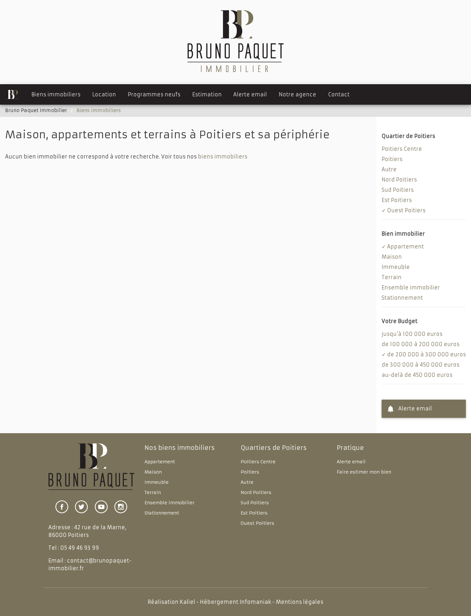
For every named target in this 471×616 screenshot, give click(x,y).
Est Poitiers (397, 200)
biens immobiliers (222, 156)
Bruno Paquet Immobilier (36, 110)
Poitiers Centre (402, 149)
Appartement (405, 246)
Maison (392, 257)
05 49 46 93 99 (79, 548)
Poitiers (392, 159)
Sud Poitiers (398, 190)
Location (104, 94)
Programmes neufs (154, 94)
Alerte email (250, 94)
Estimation (207, 94)
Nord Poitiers (399, 179)
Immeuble (396, 267)
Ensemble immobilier (411, 287)
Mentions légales (299, 602)
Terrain (391, 277)
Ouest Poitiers (406, 210)
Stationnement (402, 298)
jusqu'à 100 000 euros (412, 334)
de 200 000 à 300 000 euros (426, 354)
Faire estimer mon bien (364, 472)
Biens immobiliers (55, 94)
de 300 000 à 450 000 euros (420, 364)
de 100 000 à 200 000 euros (420, 344)
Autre (389, 169)
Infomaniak (255, 602)
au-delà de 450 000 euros (417, 375)
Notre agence (297, 94)
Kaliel (187, 602)
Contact (339, 94)
